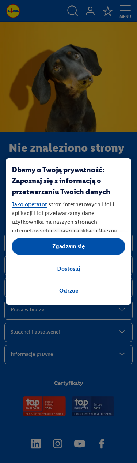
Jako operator (29, 204)
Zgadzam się (68, 246)
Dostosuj (68, 268)
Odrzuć (68, 290)
